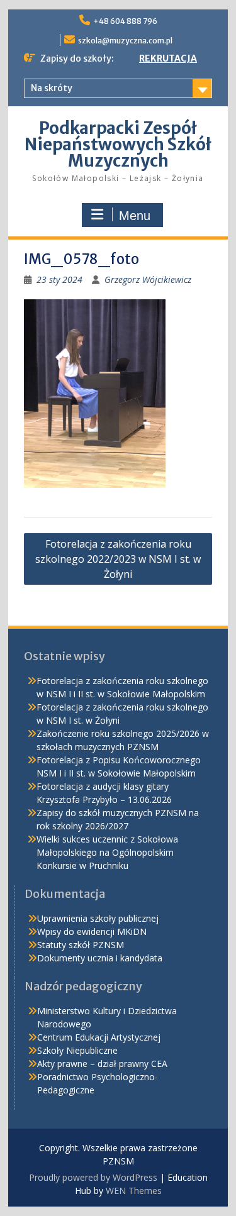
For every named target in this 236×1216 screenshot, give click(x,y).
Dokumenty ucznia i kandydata (99, 958)
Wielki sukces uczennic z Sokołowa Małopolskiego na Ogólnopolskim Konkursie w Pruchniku (107, 852)
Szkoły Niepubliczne (77, 1050)
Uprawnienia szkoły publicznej (98, 918)
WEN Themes (134, 1191)
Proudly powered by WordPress (93, 1177)
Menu (134, 216)
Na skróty (51, 88)
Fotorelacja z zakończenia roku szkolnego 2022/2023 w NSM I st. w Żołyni (118, 559)
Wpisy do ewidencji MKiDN (92, 931)
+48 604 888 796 (125, 21)
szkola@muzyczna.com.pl (125, 40)
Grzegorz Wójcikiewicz (147, 279)
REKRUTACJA (168, 58)
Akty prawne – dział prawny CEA (102, 1064)
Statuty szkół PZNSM (80, 945)
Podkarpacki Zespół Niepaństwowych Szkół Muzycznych (118, 144)
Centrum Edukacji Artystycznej (98, 1037)
